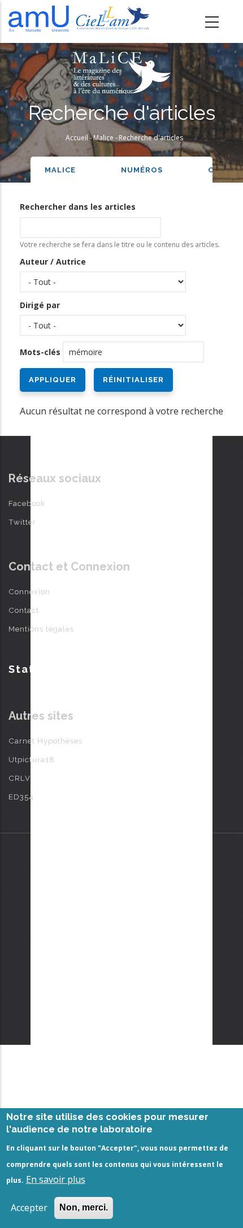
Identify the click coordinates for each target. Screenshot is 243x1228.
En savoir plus (55, 1179)
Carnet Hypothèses (45, 740)
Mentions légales (41, 628)
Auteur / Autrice (53, 261)
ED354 (21, 796)
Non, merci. (83, 1207)
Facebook (26, 503)
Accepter (29, 1207)
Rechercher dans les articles (78, 206)
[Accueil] (81, 18)
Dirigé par (40, 305)
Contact (23, 610)
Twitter (22, 521)
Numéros (142, 170)
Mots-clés (40, 352)
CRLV (19, 777)
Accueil (77, 137)
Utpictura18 (31, 759)
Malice (103, 137)
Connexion (29, 591)
